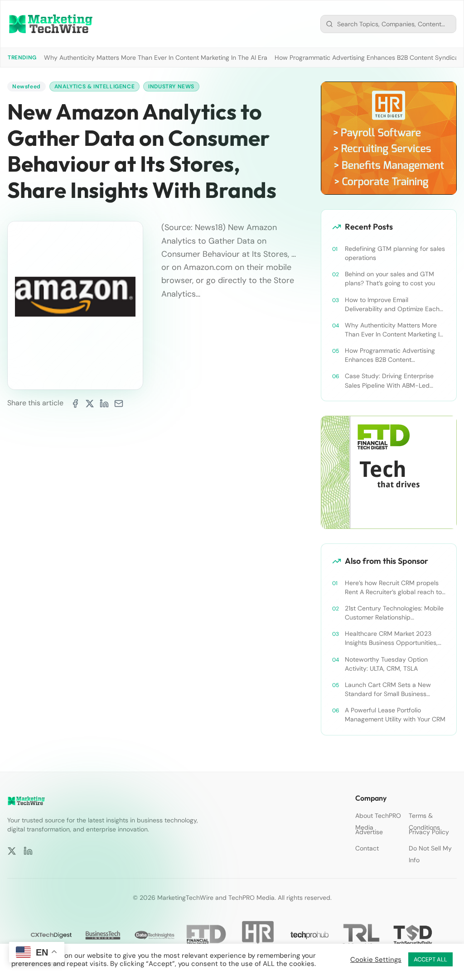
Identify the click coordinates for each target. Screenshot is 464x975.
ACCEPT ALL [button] (430, 959)
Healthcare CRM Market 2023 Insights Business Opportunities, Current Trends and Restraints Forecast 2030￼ (391, 638)
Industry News (171, 86)
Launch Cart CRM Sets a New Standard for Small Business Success (388, 689)
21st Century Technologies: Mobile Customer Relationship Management (394, 613)
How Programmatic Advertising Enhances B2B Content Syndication (390, 355)
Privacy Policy (429, 832)
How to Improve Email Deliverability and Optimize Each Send (392, 304)
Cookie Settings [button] (375, 960)
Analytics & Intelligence (94, 86)
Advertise (369, 832)
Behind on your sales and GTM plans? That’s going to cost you (390, 278)
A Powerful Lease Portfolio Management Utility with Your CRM (395, 714)
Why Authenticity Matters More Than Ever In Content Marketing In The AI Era (155, 57)
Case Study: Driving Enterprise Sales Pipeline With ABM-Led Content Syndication (389, 380)
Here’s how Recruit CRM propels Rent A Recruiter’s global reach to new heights (393, 587)
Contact (367, 848)
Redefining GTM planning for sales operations (395, 253)
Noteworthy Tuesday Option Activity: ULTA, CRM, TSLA (386, 663)
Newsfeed (26, 86)
